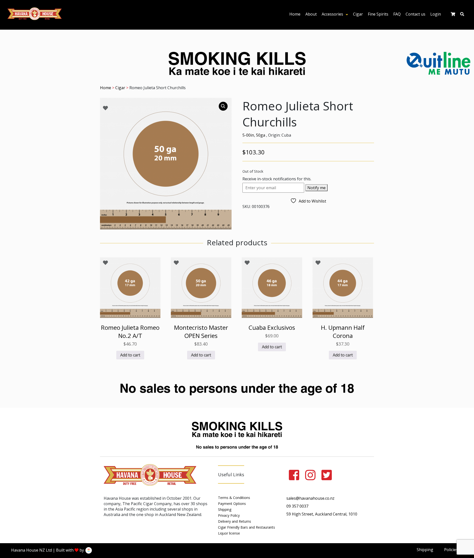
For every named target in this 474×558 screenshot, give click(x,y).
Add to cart (130, 355)
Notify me (316, 187)
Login (435, 14)
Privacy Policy (229, 515)
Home (294, 14)
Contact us (415, 14)
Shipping (224, 509)
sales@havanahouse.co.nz (310, 498)
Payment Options (232, 503)
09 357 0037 (297, 506)
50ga (260, 135)
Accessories (332, 14)
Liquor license (229, 533)
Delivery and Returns (234, 521)
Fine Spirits (378, 14)
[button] (223, 106)
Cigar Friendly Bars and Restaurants (246, 527)
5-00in (248, 135)
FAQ (397, 14)
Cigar (358, 14)
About (311, 14)
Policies (451, 549)
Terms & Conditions (234, 497)
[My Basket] (453, 15)
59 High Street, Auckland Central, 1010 (321, 514)
